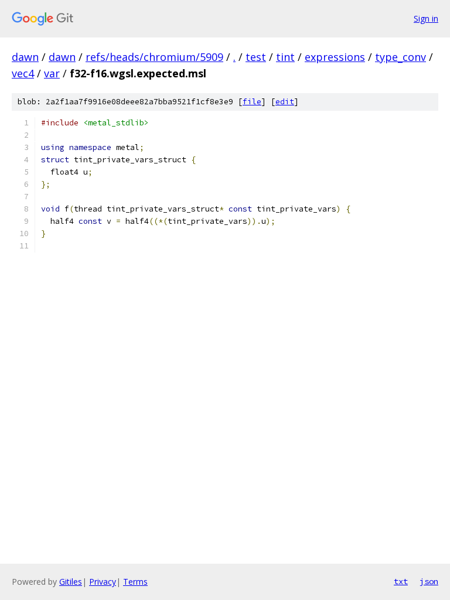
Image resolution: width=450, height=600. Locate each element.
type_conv (400, 57)
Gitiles (70, 581)
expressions (335, 57)
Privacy (102, 581)
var (52, 73)
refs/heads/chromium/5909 (154, 57)
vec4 (23, 73)
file (252, 102)
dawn (25, 57)
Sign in (426, 18)
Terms (135, 581)
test (256, 57)
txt (401, 581)
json (429, 581)
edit (284, 102)
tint (285, 57)
